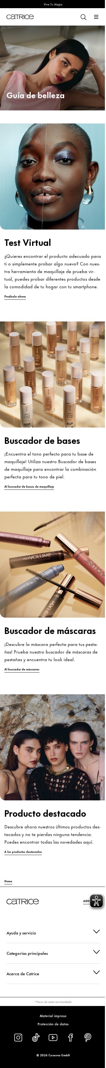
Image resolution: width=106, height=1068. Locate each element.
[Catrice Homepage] (20, 17)
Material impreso (51, 1015)
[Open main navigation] (96, 17)
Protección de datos (51, 1023)
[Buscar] (83, 16)
